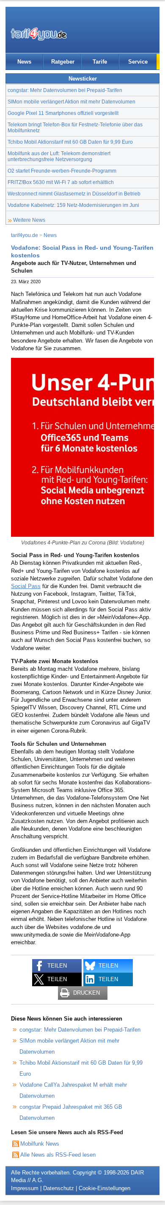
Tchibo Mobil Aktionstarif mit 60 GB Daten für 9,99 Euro (70, 142)
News (24, 62)
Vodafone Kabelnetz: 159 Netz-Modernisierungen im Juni (73, 205)
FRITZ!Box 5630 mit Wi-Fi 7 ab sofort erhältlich (61, 182)
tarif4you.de (24, 235)
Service (138, 62)
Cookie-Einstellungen (104, 1188)
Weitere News (29, 220)
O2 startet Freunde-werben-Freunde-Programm (62, 170)
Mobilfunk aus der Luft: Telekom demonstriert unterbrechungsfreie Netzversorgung (59, 156)
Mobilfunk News (39, 1144)
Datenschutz (58, 1188)
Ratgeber (62, 62)
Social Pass (26, 586)
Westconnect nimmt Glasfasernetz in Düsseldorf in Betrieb (74, 193)
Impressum (24, 1188)
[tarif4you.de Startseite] (39, 34)
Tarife (100, 62)
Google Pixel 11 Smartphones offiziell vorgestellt (63, 113)
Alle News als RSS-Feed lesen (58, 1155)
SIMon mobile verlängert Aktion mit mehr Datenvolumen (71, 101)
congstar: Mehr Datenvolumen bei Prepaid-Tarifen (65, 90)
